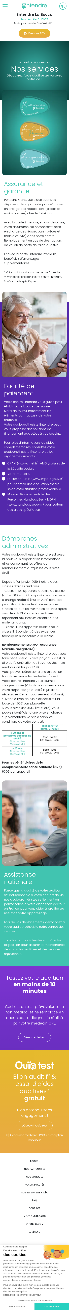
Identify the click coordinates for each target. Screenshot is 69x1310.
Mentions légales (34, 1216)
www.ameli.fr (27, 463)
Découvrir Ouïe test (34, 1126)
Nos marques (34, 1176)
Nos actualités (34, 1184)
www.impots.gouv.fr (47, 479)
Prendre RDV (36, 33)
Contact (34, 1208)
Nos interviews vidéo (34, 1192)
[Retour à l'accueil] (34, 6)
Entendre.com (35, 1224)
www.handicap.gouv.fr (26, 504)
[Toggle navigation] (5, 6)
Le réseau (34, 1231)
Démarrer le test (34, 1037)
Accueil (35, 1161)
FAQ (34, 1200)
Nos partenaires (34, 1169)
